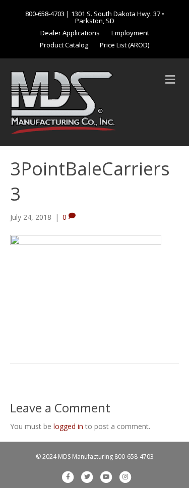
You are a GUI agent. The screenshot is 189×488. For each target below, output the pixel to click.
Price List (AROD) (124, 44)
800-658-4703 (45, 13)
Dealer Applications (70, 32)
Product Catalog (64, 44)
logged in (68, 426)
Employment (130, 32)
